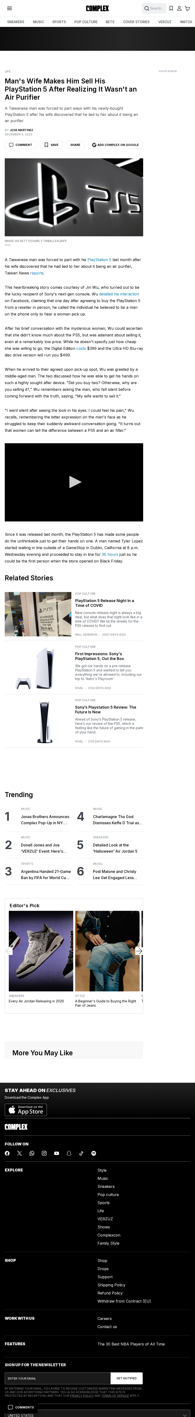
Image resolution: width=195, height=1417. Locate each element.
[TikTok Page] (81, 1153)
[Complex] (97, 8)
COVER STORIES (136, 22)
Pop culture (108, 1194)
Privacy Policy (82, 1395)
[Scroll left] (9, 951)
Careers (105, 1318)
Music (25, 809)
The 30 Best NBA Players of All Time (131, 1344)
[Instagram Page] (44, 1153)
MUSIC (38, 22)
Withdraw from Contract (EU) (124, 1301)
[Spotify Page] (93, 1153)
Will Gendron (86, 634)
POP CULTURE (86, 22)
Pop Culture (85, 593)
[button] (74, 482)
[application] (74, 482)
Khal (79, 688)
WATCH (186, 22)
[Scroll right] (139, 951)
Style (80, 996)
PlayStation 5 (99, 259)
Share (75, 145)
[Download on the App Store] (26, 1108)
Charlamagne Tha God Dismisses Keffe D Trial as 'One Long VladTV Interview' (116, 820)
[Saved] (171, 8)
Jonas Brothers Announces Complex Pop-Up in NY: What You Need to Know (45, 820)
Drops (103, 1268)
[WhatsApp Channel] (31, 1153)
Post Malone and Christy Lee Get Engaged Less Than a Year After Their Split (114, 875)
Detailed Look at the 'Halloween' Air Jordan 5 (115, 848)
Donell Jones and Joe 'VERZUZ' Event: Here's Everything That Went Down (46, 848)
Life (7, 71)
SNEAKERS (15, 22)
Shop (102, 1260)
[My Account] (179, 8)
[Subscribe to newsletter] (127, 1378)
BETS (110, 22)
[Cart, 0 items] (187, 8)
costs (81, 348)
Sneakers (100, 837)
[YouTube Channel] (56, 1153)
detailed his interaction (119, 294)
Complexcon (109, 1235)
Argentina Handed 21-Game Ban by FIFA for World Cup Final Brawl (46, 875)
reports (37, 273)
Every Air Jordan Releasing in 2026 (36, 1001)
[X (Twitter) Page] (19, 1153)
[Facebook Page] (7, 1153)
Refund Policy (110, 1293)
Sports (27, 864)
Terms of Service (115, 1395)
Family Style (108, 1243)
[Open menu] (9, 8)
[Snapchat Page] (69, 1153)
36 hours (110, 554)
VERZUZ (164, 22)
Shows (104, 1227)
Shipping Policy (111, 1285)
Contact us (107, 1326)
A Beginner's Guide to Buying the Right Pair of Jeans (105, 1003)
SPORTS (59, 22)
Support (105, 1276)
